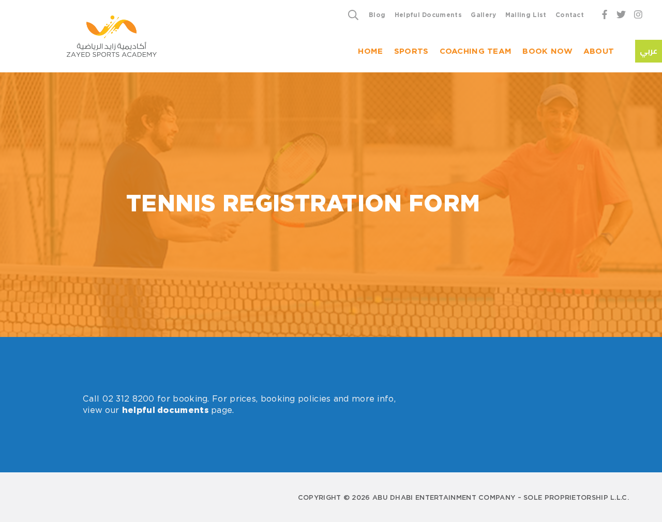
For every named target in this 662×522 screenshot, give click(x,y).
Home (370, 51)
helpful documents (165, 410)
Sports (411, 51)
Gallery (483, 15)
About (598, 51)
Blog (377, 15)
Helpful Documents (428, 15)
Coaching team (476, 51)
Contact (569, 15)
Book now (547, 51)
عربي (648, 51)
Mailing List (526, 15)
